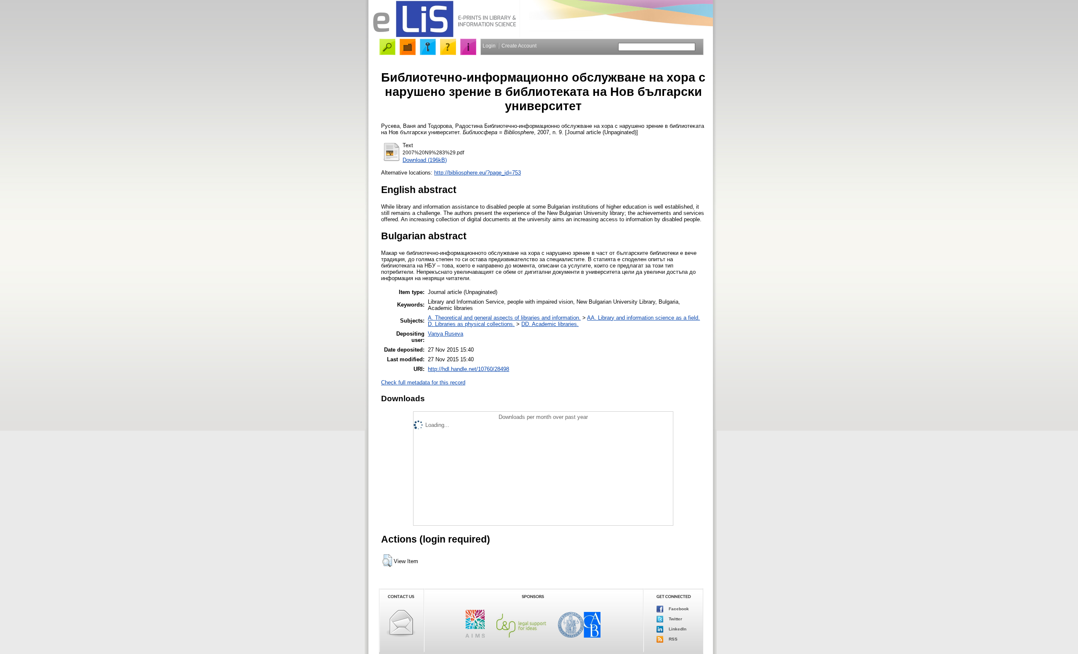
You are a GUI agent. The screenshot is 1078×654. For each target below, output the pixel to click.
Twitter (674, 619)
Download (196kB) (425, 160)
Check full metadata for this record (423, 382)
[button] (387, 560)
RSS (672, 639)
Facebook (678, 608)
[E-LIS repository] (444, 35)
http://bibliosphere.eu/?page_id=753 (477, 172)
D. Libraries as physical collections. (471, 324)
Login (489, 46)
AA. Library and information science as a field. (643, 318)
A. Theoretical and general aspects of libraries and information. (504, 318)
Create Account (519, 46)
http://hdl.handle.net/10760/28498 (468, 369)
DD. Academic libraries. (550, 324)
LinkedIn (676, 629)
